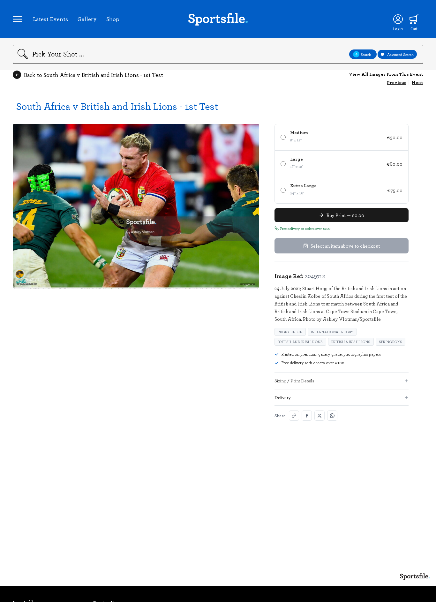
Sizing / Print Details (294, 381)
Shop (112, 19)
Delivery (282, 397)
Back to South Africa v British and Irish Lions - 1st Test (93, 75)
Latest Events (50, 19)
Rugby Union (290, 331)
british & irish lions (351, 341)
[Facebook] (307, 415)
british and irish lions (300, 341)
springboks (390, 341)
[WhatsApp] (332, 415)
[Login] (398, 19)
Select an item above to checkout (345, 246)
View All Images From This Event (386, 74)
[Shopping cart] (414, 19)
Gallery (87, 19)
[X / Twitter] (319, 415)
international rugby (332, 331)
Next (417, 82)
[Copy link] (294, 415)
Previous (396, 82)
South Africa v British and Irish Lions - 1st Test (117, 106)
